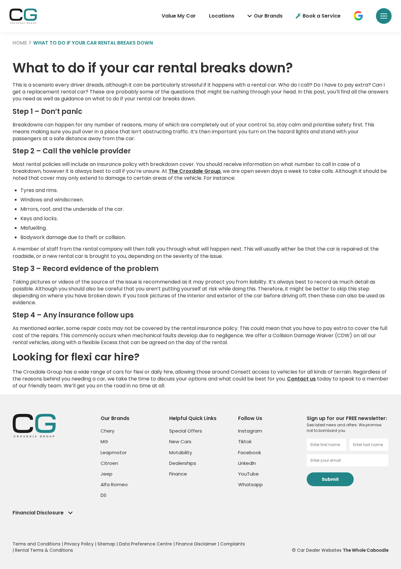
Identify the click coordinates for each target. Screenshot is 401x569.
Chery (107, 431)
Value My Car (179, 16)
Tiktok (245, 441)
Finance (178, 474)
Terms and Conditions (37, 544)
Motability (180, 452)
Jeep (106, 474)
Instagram (250, 431)
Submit (330, 479)
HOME (20, 43)
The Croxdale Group (195, 171)
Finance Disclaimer (197, 544)
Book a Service (322, 16)
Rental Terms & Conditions (44, 550)
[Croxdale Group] (23, 16)
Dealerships (182, 463)
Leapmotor (114, 452)
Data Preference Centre (146, 544)
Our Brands (268, 16)
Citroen (109, 463)
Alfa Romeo (114, 484)
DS (104, 495)
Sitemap (107, 544)
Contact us (301, 378)
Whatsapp (250, 484)
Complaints (232, 544)
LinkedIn (247, 463)
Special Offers (185, 431)
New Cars (180, 441)
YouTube (248, 474)
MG (104, 441)
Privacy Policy (79, 544)
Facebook (249, 452)
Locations (221, 16)
